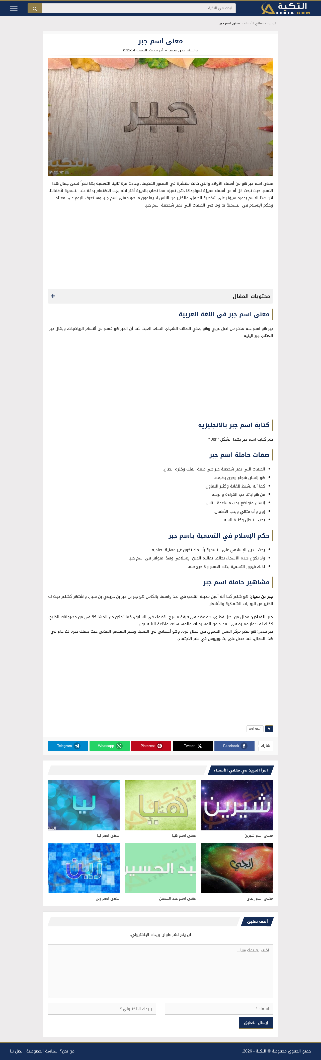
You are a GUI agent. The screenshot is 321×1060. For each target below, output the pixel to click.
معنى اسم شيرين (259, 835)
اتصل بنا (17, 1051)
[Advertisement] (160, 250)
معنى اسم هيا (184, 835)
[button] (160, 296)
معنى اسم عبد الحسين (177, 898)
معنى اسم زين (108, 898)
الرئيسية (273, 23)
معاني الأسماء (254, 23)
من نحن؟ (67, 1051)
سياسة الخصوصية (41, 1051)
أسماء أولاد (255, 728)
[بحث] (35, 8)
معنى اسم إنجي (260, 898)
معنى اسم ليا (108, 835)
